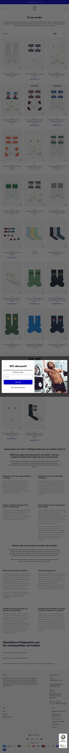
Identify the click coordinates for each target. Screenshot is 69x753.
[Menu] (66, 735)
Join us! (18, 382)
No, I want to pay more (18, 387)
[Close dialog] (65, 362)
